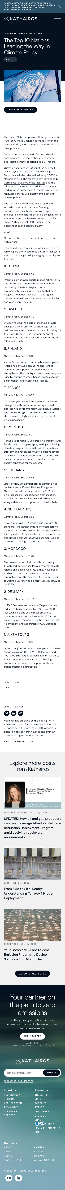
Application (13, 1103)
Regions (9, 1098)
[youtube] (8, 1178)
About (8, 1147)
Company (10, 1143)
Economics (11, 1107)
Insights (41, 1094)
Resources (10, 34)
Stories (40, 1115)
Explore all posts (32, 973)
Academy (40, 1103)
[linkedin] (18, 1178)
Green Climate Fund (19, 334)
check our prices (20, 109)
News (22, 34)
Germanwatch (12, 182)
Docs (38, 1098)
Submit (52, 1072)
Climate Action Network (17, 186)
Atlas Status (44, 1159)
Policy (10, 687)
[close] (59, 6)
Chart (39, 1119)
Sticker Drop (44, 1124)
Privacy (40, 1155)
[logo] (20, 19)
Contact (40, 1151)
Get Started (32, 1036)
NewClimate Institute (33, 182)
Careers (40, 1147)
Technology (12, 1094)
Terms (8, 1155)
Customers (42, 1111)
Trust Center (14, 1159)
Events (40, 1107)
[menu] (57, 18)
